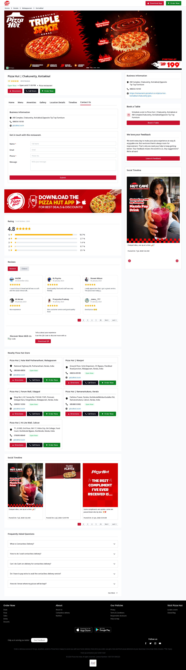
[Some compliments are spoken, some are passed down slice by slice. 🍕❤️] (100, 485)
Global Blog (171, 613)
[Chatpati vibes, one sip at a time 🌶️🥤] (25, 485)
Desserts (6, 622)
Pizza (5, 613)
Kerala (15, 8)
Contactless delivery (63, 613)
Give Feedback (39, 640)
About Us (59, 610)
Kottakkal (39, 8)
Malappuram (27, 8)
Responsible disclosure (119, 616)
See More (111, 593)
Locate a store (172, 610)
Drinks (5, 619)
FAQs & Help (115, 619)
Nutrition (59, 616)
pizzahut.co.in (18, 125)
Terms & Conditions (117, 613)
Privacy (113, 610)
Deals (5, 610)
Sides (5, 616)
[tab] (11, 102)
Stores (7, 8)
